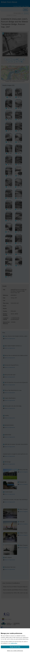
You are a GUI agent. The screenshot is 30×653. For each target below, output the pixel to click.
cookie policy (14, 643)
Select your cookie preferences (15, 650)
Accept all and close (15, 647)
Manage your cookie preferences (11, 633)
